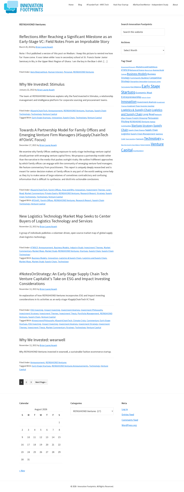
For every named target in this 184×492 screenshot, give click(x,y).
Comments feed (130, 419)
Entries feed (128, 414)
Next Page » (40, 383)
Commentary (93, 320)
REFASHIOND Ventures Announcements (70, 366)
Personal (68, 72)
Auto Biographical (38, 72)
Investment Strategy (29, 313)
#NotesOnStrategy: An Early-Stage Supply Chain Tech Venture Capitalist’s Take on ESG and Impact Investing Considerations (64, 278)
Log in (125, 409)
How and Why (68, 189)
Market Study (51, 251)
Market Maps (38, 251)
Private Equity (51, 193)
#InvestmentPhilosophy (43, 320)
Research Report (88, 193)
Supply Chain (69, 117)
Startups (89, 110)
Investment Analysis (70, 310)
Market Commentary (34, 193)
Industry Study (76, 247)
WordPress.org (129, 425)
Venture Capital (50, 114)
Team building (131, 139)
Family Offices (54, 189)
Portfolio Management (88, 313)
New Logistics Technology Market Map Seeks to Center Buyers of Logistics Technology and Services (65, 218)
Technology (36, 114)
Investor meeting (147, 106)
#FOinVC (35, 200)
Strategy (101, 193)
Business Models (61, 247)
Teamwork (140, 139)
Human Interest (55, 72)
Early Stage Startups (41, 117)
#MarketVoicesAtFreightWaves (146, 67)
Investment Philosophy (92, 310)
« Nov (22, 470)
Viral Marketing (138, 151)
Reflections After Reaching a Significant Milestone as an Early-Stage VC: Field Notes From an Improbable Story (65, 39)
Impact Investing (52, 310)
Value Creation (145, 145)
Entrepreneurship (131, 97)
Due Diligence (136, 87)
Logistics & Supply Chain (70, 258)
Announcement (55, 110)
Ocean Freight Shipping (136, 118)
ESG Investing (36, 310)
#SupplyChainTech (38, 110)
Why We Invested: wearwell (42, 339)
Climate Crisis (79, 320)
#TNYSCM (125, 70)
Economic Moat (144, 92)
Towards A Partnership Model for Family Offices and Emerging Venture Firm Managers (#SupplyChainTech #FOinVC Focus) (63, 134)
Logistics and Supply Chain (94, 258)
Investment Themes (95, 189)
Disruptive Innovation (139, 81)
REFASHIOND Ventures (83, 72)
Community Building (139, 78)
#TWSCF (34, 247)
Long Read (149, 114)
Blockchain (149, 70)
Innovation (57, 117)
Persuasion (153, 118)
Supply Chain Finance (136, 130)
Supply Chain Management (143, 133)
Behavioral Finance (137, 70)
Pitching (125, 121)
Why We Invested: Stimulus (42, 84)
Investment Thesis (68, 313)
